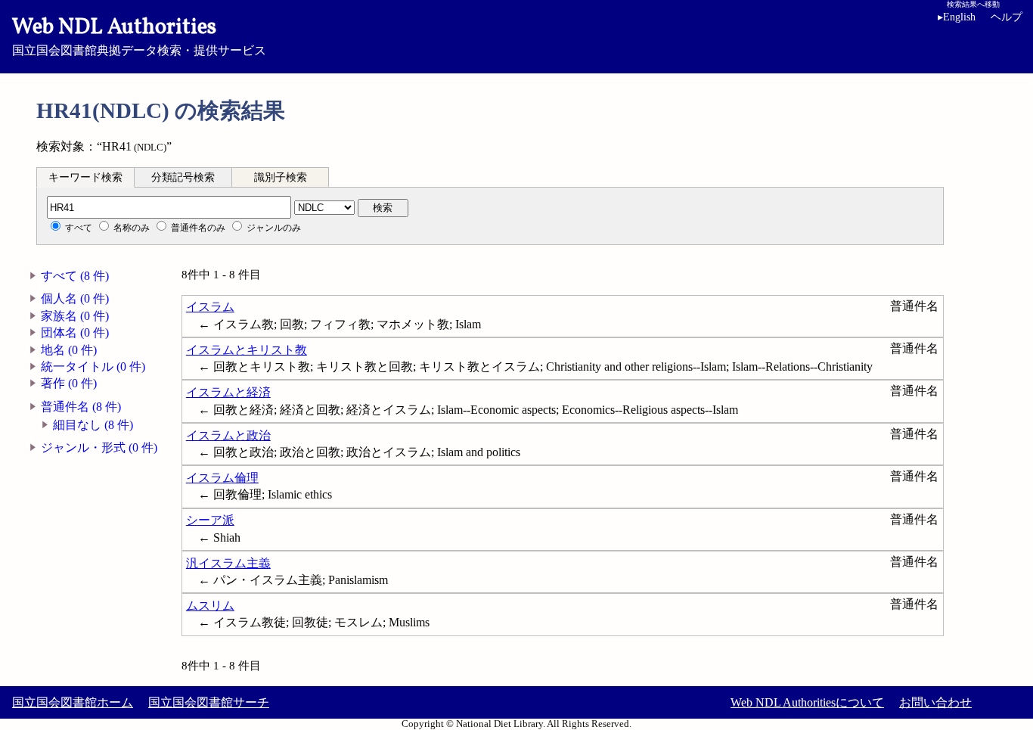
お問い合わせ (935, 702)
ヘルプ (1006, 17)
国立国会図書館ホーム (72, 702)
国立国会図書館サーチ (208, 702)
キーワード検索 (85, 177)
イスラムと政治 (228, 435)
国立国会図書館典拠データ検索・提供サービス (139, 35)
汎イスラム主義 (228, 563)
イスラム (210, 306)
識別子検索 (280, 177)
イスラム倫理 (222, 477)
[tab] (85, 177)
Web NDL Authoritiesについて (807, 702)
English (957, 17)
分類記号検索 (183, 177)
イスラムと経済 (228, 392)
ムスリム (210, 605)
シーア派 (210, 520)
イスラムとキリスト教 (246, 349)
